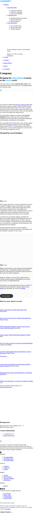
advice (15, 124)
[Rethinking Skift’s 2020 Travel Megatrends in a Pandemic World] (4, 371)
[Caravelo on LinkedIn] (1, 489)
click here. (8, 509)
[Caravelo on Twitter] (3, 489)
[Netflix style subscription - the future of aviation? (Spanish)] (4, 379)
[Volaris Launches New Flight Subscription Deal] (4, 308)
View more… (4, 356)
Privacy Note (7, 495)
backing (9, 124)
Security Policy (8, 498)
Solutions (6, 4)
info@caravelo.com (9, 435)
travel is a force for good (22, 104)
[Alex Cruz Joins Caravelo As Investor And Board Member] (4, 341)
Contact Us (7, 468)
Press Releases (8, 477)
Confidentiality (8, 496)
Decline (8, 512)
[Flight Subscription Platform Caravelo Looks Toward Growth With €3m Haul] (4, 325)
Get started (7, 69)
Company (6, 60)
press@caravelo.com (6, 387)
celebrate (22, 288)
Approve (3, 512)
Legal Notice (7, 493)
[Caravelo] (5, 1)
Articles (6, 475)
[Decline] (11, 512)
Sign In (6, 66)
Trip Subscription (12, 7)
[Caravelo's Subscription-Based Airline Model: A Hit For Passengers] (4, 350)
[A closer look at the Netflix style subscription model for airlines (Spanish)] (4, 363)
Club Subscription (12, 23)
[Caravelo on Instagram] (0, 452)
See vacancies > (6, 296)
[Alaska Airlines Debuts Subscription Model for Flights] (4, 333)
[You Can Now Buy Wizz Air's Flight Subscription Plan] (4, 316)
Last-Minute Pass (12, 15)
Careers (6, 57)
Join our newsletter (9, 478)
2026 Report (7, 480)
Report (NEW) (8, 63)
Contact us (10, 55)
